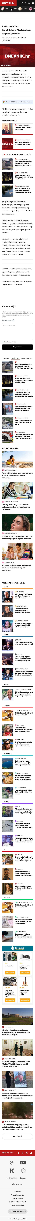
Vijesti (6, 8)
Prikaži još (17, 1136)
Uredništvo (17, 1192)
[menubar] (29, 3)
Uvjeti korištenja (17, 1198)
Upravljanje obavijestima (18, 1211)
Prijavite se (17, 347)
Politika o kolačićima (17, 1205)
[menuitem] (29, 3)
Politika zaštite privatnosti (17, 1202)
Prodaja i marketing (17, 1195)
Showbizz (24, 8)
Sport (15, 8)
